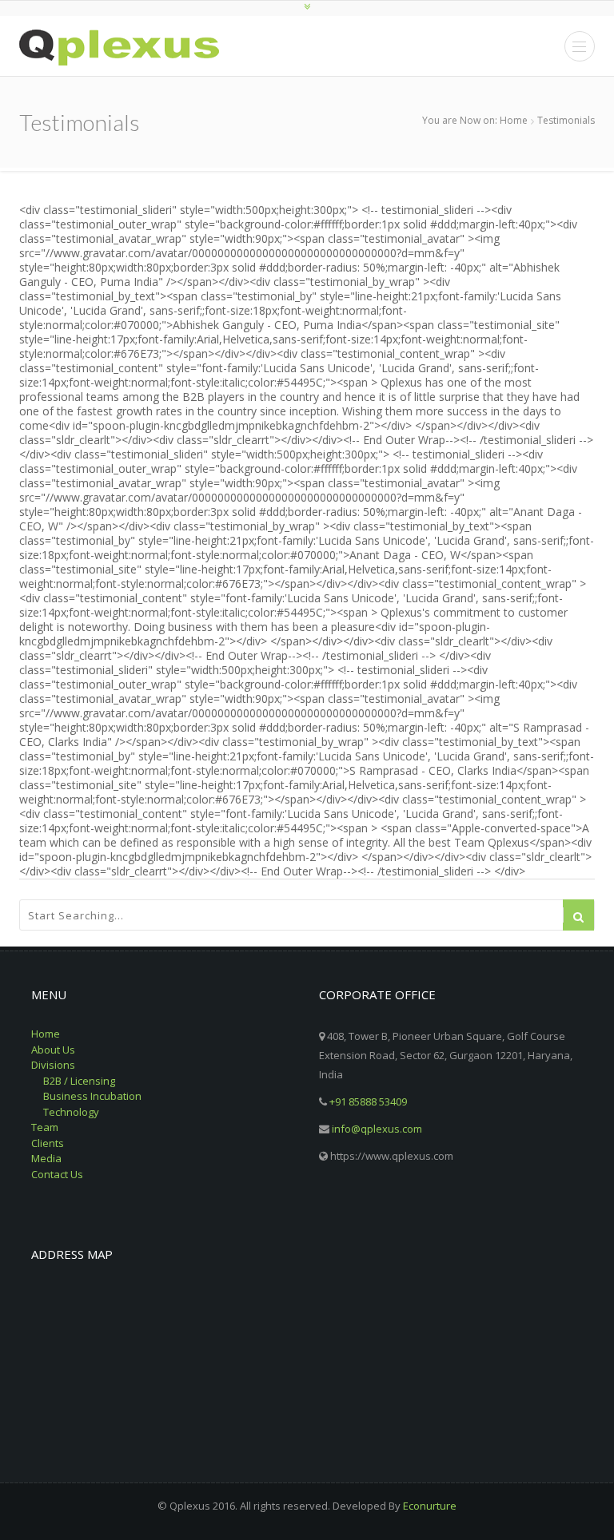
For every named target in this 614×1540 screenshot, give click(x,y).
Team (44, 1127)
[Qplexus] (119, 47)
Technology (71, 1112)
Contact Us (57, 1174)
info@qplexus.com (377, 1128)
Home (514, 120)
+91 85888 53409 (368, 1101)
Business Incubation (92, 1096)
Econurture (430, 1505)
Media (46, 1158)
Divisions (53, 1065)
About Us (53, 1049)
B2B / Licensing (79, 1081)
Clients (47, 1143)
